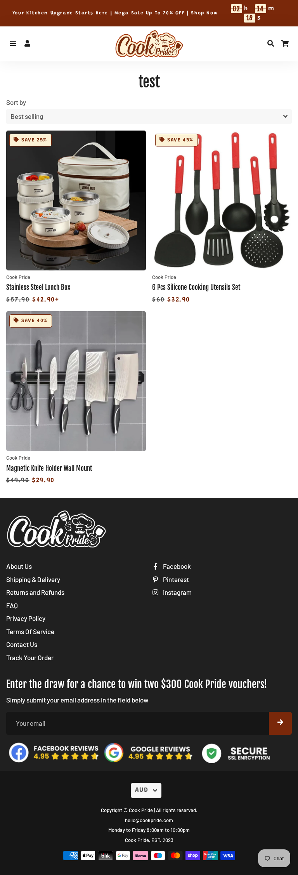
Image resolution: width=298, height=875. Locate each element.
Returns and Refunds (35, 592)
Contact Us (21, 644)
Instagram (177, 592)
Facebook (176, 566)
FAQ (12, 605)
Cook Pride (141, 810)
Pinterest (175, 579)
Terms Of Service (30, 631)
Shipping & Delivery (33, 579)
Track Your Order (30, 657)
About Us (19, 566)
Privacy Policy (25, 618)
